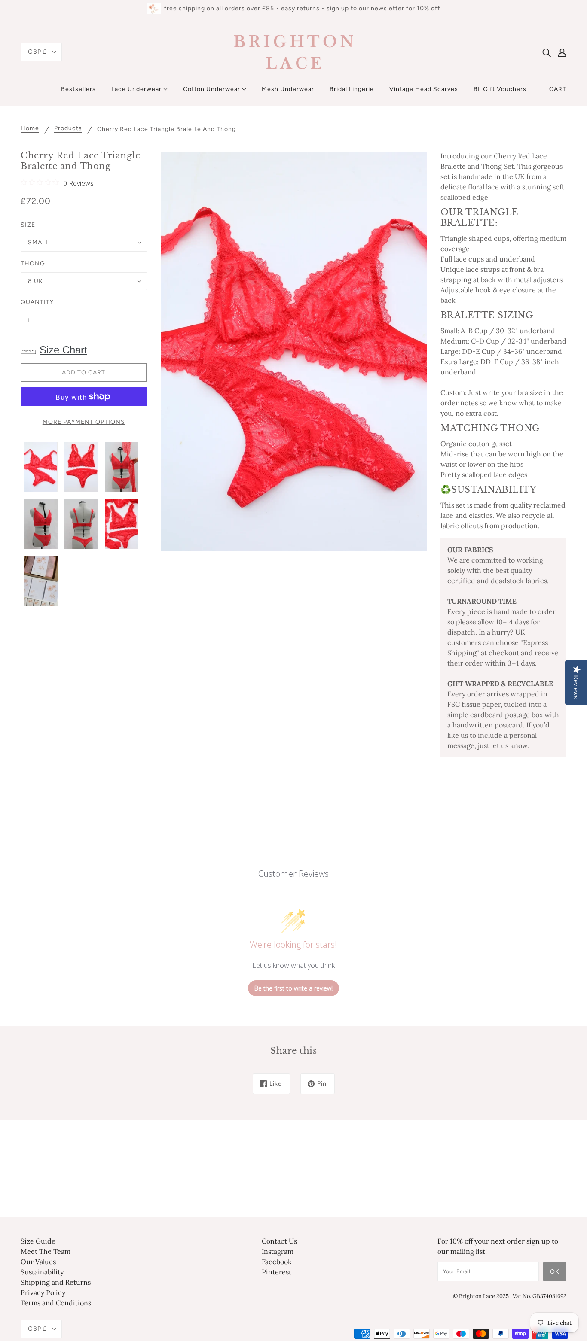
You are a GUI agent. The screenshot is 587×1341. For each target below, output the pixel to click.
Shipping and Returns (56, 1282)
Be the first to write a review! (293, 988)
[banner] (293, 51)
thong (33, 263)
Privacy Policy (43, 1292)
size (28, 224)
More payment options (84, 422)
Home (30, 128)
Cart (557, 89)
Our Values (38, 1261)
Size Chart (63, 350)
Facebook (277, 1261)
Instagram (278, 1251)
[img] (546, 52)
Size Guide (38, 1241)
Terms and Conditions (56, 1302)
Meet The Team (45, 1251)
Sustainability (42, 1272)
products (68, 128)
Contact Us (279, 1241)
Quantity (33, 302)
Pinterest (276, 1272)
